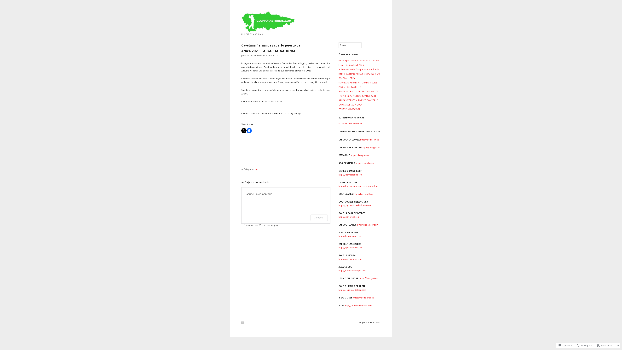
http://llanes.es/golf (367, 224)
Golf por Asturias (253, 55)
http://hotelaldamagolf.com (352, 270)
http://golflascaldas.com (351, 247)
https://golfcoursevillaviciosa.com (355, 205)
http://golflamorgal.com (350, 259)
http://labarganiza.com (350, 236)
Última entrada (251, 225)
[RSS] (242, 322)
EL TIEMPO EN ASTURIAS (350, 123)
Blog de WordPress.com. (369, 322)
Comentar (319, 217)
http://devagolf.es (360, 155)
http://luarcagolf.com (363, 193)
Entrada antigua (270, 225)
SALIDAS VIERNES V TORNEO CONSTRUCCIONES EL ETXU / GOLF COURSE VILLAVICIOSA (359, 105)
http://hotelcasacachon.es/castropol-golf (359, 186)
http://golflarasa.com (349, 216)
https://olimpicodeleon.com (352, 289)
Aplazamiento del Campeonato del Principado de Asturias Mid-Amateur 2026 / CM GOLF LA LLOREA (359, 74)
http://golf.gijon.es (369, 139)
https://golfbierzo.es (363, 297)
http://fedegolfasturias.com (358, 305)
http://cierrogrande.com (351, 174)
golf (257, 169)
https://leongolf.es (368, 278)
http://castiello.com (365, 163)
